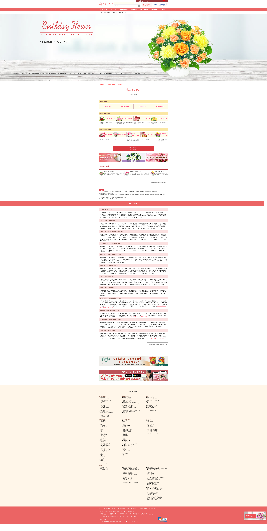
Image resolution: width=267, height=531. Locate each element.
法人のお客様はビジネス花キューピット (112, 508)
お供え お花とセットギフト (105, 448)
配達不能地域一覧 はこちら (151, 191)
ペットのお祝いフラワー (104, 436)
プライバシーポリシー (151, 508)
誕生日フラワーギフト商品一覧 (153, 400)
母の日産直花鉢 (121, 513)
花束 (124, 421)
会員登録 (152, 1)
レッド (124, 451)
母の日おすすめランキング (129, 513)
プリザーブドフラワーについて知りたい (154, 498)
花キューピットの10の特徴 (152, 493)
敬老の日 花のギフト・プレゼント (113, 514)
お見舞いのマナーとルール (128, 477)
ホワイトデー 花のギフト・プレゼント (130, 516)
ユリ (148, 402)
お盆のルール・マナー (151, 474)
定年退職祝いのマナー (104, 471)
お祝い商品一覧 (102, 423)
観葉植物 (101, 460)
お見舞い (101, 455)
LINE (118, 511)
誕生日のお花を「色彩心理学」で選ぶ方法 (131, 469)
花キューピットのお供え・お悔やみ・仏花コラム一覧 (157, 468)
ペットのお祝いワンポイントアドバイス (130, 474)
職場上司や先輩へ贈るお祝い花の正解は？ (131, 481)
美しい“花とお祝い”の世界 (152, 486)
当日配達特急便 (119, 3)
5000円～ (150, 424)
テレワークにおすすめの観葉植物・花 (154, 489)
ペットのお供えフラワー (104, 450)
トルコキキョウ (150, 403)
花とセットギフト (126, 440)
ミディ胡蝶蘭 (102, 461)
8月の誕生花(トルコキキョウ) (105, 400)
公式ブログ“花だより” (130, 511)
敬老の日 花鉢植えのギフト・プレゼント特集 (131, 408)
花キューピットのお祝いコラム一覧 (130, 468)
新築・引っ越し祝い (103, 426)
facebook (106, 511)
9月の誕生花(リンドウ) (151, 406)
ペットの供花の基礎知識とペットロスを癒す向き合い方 (157, 471)
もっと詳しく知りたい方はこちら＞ (156, 338)
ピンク (124, 449)
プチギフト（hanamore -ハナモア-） (107, 412)
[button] (163, 519)
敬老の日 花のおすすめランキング (129, 407)
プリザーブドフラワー (104, 411)
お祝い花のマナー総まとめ (128, 479)
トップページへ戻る (133, 95)
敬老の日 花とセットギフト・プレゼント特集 (131, 410)
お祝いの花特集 (103, 397)
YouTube (114, 511)
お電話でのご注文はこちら (148, 5)
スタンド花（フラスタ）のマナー (129, 476)
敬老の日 (101, 439)
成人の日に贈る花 (150, 514)
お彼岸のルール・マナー (151, 476)
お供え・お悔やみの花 (104, 406)
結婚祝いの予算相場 (127, 471)
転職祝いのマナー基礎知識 (128, 473)
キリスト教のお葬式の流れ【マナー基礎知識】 (155, 477)
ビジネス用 (102, 458)
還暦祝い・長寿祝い (103, 434)
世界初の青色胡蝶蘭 (127, 431)
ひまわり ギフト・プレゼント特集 (106, 415)
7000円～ (150, 425)
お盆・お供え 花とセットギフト (129, 400)
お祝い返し (102, 454)
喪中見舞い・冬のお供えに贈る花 (140, 514)
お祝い (101, 424)
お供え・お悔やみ (103, 405)
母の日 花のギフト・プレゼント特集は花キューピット (108, 513)
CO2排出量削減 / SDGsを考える (153, 482)
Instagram (110, 511)
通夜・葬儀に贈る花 (103, 408)
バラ (148, 401)
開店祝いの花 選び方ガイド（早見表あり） (131, 482)
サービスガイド (117, 1)
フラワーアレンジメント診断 (152, 492)
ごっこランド (122, 511)
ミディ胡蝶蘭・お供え (127, 430)
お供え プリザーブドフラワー (105, 449)
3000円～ (150, 421)
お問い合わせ (131, 1)
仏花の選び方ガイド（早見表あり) (153, 479)
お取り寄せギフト (103, 456)
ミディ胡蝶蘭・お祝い (127, 429)
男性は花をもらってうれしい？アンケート (155, 488)
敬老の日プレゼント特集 (104, 416)
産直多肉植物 (125, 435)
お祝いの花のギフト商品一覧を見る (133, 148)
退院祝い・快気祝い (103, 433)
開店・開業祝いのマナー (104, 469)
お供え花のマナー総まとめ (152, 478)
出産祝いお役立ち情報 (127, 472)
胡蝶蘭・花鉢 (102, 410)
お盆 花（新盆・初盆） (127, 398)
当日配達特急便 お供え (104, 441)
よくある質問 (124, 1)
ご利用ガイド (134, 508)
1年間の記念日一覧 (150, 494)
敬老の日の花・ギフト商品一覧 (129, 411)
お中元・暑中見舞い (103, 438)
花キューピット (101, 508)
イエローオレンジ (126, 450)
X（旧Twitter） (101, 511)
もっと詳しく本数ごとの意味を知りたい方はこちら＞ (138, 317)
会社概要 (145, 508)
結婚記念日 (102, 403)
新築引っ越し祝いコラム (127, 478)
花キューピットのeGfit (127, 446)
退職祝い (101, 402)
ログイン (157, 1)
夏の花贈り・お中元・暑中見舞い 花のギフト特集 (132, 403)
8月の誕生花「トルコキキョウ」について (154, 497)
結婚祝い (101, 430)
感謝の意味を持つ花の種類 (152, 499)
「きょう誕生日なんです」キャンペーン (130, 413)
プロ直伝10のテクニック (151, 483)
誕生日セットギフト (150, 407)
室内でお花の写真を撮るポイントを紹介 (154, 491)
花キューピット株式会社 (130, 521)
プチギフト (102, 435)
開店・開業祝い (102, 401)
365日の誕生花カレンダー (104, 468)
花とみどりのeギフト (127, 445)
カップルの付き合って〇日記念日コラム (154, 496)
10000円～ (150, 426)
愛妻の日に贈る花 (102, 516)
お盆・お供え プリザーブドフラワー (130, 401)
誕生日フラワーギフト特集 (105, 398)
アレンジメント (126, 420)
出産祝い (101, 431)
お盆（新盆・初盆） (103, 451)
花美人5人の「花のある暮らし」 (153, 484)
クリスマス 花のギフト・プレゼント (126, 514)
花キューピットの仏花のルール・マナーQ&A (155, 469)
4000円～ (150, 423)
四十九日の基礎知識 (150, 473)
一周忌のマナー (150, 472)
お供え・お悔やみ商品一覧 (105, 443)
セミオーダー (125, 441)
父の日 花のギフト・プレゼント (140, 513)
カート (161, 1)
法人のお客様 (129, 3)
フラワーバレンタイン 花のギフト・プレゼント (114, 516)
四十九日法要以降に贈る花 (105, 407)
